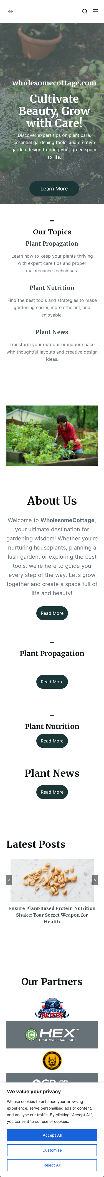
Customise (52, 1150)
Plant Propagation (52, 243)
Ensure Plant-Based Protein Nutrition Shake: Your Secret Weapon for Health (52, 915)
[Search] (84, 11)
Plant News (52, 332)
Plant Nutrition (52, 287)
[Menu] (95, 11)
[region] (52, 1129)
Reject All (52, 1165)
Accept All (52, 1135)
